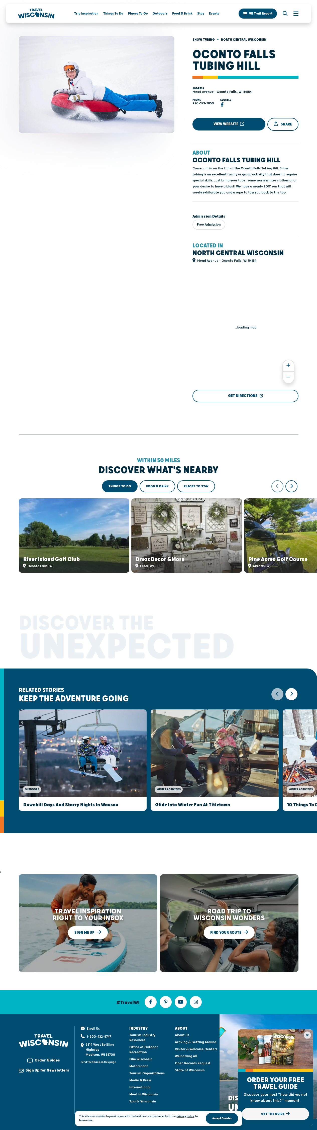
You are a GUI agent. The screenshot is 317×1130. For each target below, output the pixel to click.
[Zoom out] (288, 377)
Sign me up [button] (84, 932)
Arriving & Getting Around (195, 1042)
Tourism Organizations (147, 1073)
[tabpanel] (158, 526)
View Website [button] (226, 124)
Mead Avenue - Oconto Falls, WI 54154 (222, 92)
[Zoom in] (288, 366)
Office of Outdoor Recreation (143, 1049)
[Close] (307, 1035)
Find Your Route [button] (226, 932)
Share (286, 124)
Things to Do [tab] (120, 486)
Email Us (93, 1029)
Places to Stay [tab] (196, 486)
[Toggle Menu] (293, 13)
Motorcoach (138, 1066)
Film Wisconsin (140, 1059)
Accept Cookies (222, 1118)
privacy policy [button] (185, 1116)
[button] (258, 14)
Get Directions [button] (243, 395)
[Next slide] (291, 486)
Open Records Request (192, 1063)
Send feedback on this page (98, 1062)
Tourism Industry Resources (142, 1037)
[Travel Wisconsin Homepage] (36, 14)
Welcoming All (186, 1056)
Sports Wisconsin (142, 1101)
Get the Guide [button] (273, 1114)
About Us (182, 1035)
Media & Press (140, 1080)
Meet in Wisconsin (143, 1094)
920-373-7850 (203, 103)
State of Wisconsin (190, 1070)
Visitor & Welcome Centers (196, 1049)
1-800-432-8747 (99, 1037)
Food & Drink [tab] (157, 486)
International (140, 1087)
